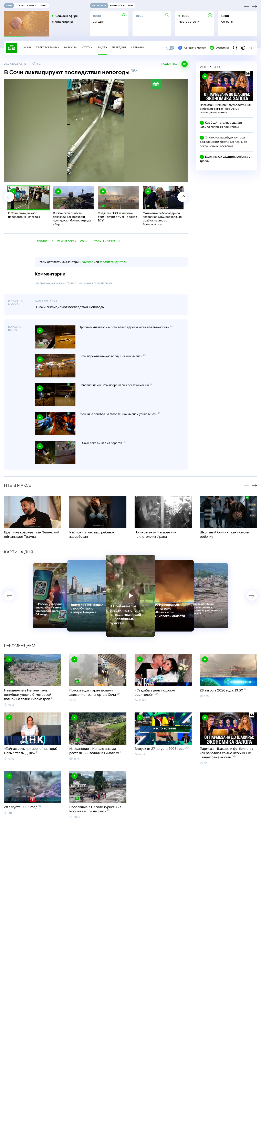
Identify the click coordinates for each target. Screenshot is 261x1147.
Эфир (27, 47)
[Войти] (243, 48)
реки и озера (66, 241)
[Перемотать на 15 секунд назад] (39, 177)
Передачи (119, 47)
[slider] (96, 171)
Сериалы (137, 47)
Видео (102, 47)
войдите (87, 262)
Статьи (87, 47)
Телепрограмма (47, 47)
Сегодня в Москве (195, 47)
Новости (70, 47)
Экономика (222, 47)
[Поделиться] (166, 177)
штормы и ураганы (106, 241)
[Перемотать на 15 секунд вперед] (45, 177)
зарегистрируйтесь (113, 262)
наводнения (44, 241)
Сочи (83, 241)
